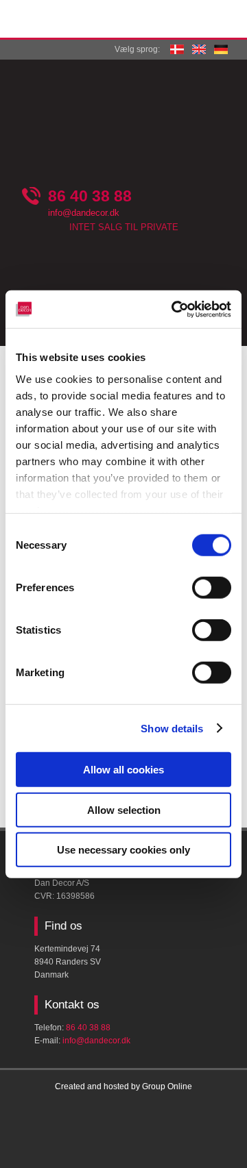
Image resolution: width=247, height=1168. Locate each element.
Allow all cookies (123, 769)
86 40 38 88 (90, 196)
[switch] (211, 588)
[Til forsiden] (123, 121)
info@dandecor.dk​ (83, 213)
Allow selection (124, 809)
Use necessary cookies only (123, 850)
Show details (172, 728)
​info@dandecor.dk (96, 1040)
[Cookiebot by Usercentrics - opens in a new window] (174, 309)
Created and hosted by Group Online (123, 1086)
